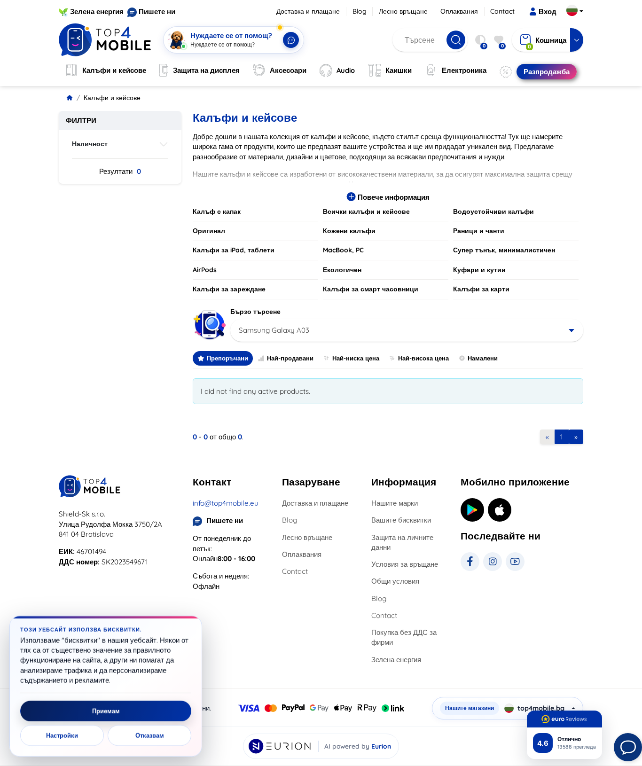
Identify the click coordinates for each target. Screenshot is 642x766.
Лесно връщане (403, 11)
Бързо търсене (255, 311)
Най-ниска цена (355, 358)
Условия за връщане (404, 564)
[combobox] (406, 330)
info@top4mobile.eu (225, 503)
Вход (547, 11)
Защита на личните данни (402, 542)
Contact (502, 11)
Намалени (483, 358)
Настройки (62, 735)
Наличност (90, 144)
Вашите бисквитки (401, 520)
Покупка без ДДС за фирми (404, 637)
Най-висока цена (423, 358)
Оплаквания (459, 11)
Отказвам (149, 735)
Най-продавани (290, 358)
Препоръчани (227, 358)
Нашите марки (394, 503)
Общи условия (395, 581)
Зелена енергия (97, 11)
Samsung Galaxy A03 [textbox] (274, 330)
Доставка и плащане (308, 11)
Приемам (106, 711)
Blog (359, 11)
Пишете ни (157, 11)
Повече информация (393, 197)
